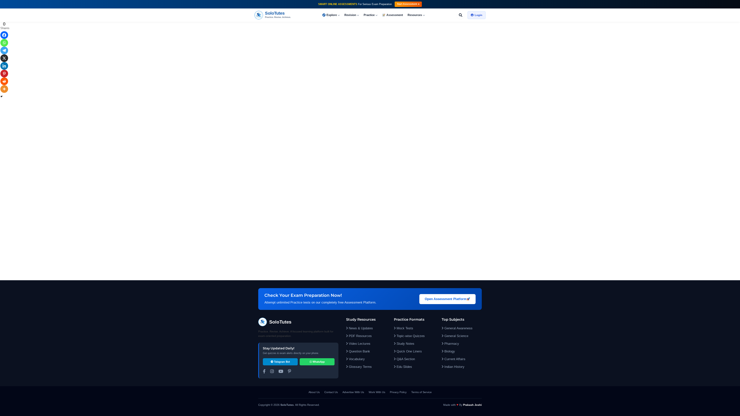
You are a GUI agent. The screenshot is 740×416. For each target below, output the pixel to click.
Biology (449, 351)
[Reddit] (4, 81)
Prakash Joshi (472, 404)
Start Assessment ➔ (408, 4)
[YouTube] (280, 372)
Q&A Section (405, 359)
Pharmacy (451, 344)
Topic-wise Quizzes (410, 336)
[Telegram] (4, 50)
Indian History (453, 367)
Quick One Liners (409, 351)
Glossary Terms (360, 367)
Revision (350, 15)
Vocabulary (356, 359)
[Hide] (1, 96)
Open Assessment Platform (446, 299)
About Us (314, 392)
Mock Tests (404, 328)
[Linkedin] (4, 66)
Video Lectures (359, 344)
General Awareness (458, 328)
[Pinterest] (4, 73)
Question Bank (359, 351)
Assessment (394, 15)
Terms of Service (421, 392)
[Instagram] (272, 372)
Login (478, 15)
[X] (4, 58)
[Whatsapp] (4, 43)
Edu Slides (404, 367)
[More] (4, 89)
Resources (415, 15)
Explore (331, 15)
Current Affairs (454, 359)
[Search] (461, 15)
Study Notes (405, 344)
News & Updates (360, 328)
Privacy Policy (398, 392)
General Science (455, 336)
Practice (369, 15)
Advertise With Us (353, 392)
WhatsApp (318, 361)
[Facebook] (4, 35)
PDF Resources (360, 336)
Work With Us (377, 392)
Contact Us (331, 392)
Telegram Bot (281, 361)
